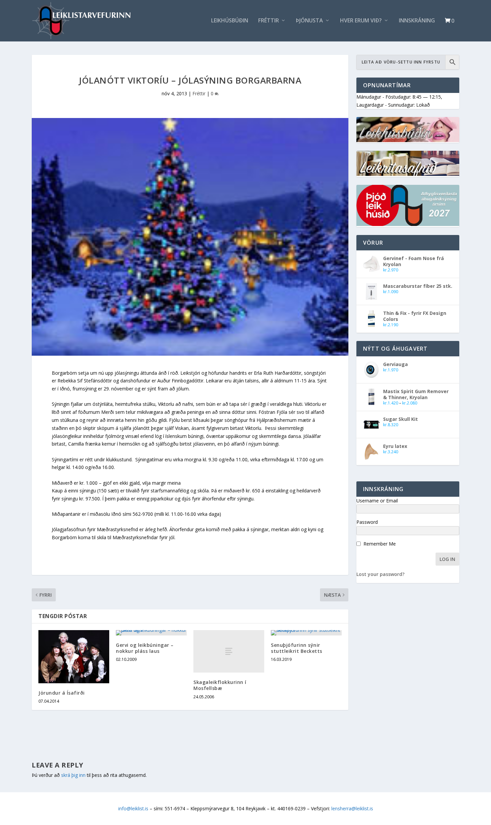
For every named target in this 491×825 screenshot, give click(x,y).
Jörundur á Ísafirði (61, 693)
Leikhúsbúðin (229, 21)
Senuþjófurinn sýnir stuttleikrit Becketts (296, 648)
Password (367, 522)
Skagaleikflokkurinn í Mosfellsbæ (220, 685)
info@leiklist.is (133, 808)
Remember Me (379, 544)
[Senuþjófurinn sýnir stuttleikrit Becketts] (306, 632)
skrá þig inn (73, 775)
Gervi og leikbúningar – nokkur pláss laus (145, 648)
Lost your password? (380, 574)
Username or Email (377, 500)
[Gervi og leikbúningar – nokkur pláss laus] (151, 632)
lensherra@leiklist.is (352, 808)
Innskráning (417, 21)
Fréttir (268, 21)
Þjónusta (309, 21)
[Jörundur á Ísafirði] (73, 656)
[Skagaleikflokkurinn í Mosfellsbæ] (228, 651)
